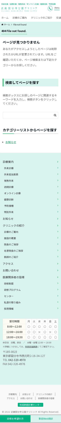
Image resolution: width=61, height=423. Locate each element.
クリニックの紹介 (13, 225)
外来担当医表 (11, 174)
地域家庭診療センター (30, 404)
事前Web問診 (46, 418)
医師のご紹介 (11, 257)
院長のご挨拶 (11, 244)
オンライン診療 (12, 193)
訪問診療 (9, 187)
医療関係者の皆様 (13, 277)
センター (9, 296)
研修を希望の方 (15, 418)
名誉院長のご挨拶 (13, 250)
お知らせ (10, 142)
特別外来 (9, 212)
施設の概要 (10, 238)
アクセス (8, 263)
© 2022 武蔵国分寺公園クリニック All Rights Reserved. (30, 411)
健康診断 (9, 199)
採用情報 (9, 308)
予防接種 (9, 205)
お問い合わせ (11, 270)
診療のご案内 (20, 17)
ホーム (4, 17)
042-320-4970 (17, 360)
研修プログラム (12, 289)
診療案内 (8, 162)
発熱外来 (9, 180)
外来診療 (9, 168)
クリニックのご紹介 (41, 17)
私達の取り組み (12, 302)
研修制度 (9, 283)
